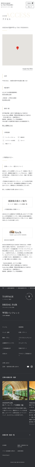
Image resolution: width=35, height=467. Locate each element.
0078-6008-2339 (6, 94)
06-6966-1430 (6, 100)
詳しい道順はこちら (7, 125)
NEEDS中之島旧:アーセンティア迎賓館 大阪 (13, 404)
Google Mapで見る (28, 68)
